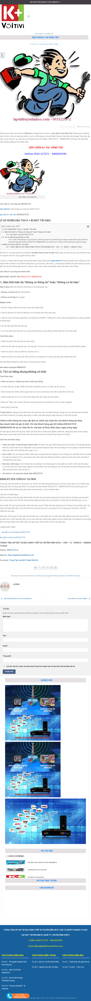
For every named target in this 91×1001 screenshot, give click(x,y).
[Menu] (28, 16)
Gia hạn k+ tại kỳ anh (34, 870)
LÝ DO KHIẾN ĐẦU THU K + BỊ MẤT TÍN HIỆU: (20, 229)
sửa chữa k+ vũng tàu (58, 576)
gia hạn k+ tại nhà (8, 214)
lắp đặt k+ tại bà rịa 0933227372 (12, 537)
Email (5, 646)
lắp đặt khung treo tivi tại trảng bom (18, 598)
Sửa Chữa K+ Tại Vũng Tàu (44, 34)
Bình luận (7, 617)
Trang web (7, 656)
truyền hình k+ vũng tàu (72, 576)
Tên (5, 636)
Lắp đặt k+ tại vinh (34, 878)
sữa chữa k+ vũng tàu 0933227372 (21, 234)
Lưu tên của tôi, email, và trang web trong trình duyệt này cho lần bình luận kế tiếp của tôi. (40, 666)
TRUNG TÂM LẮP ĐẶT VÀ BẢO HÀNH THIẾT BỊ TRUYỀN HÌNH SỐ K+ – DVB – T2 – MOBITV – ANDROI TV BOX (46, 247)
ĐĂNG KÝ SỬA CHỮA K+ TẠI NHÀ (15, 245)
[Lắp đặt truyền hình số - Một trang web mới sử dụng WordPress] (13, 16)
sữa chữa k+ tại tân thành (77, 598)
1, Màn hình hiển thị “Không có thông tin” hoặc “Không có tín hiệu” (27, 232)
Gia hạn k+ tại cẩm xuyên (36, 863)
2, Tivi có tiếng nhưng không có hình (16, 237)
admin (56, 44)
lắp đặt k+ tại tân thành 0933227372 (15, 532)
